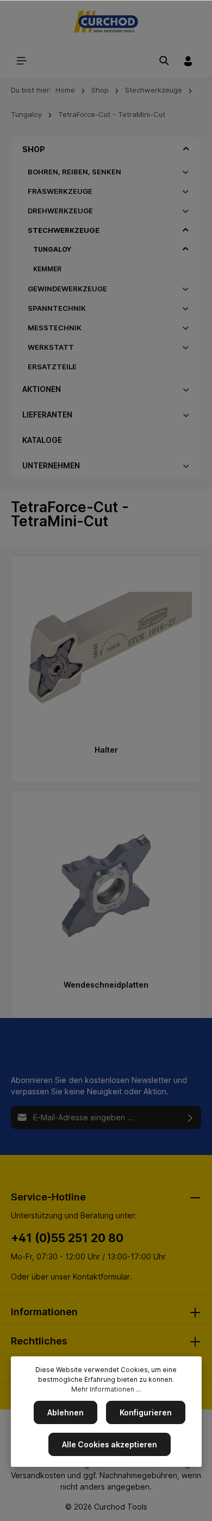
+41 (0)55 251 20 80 (67, 1238)
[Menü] (22, 61)
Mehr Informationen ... (106, 1389)
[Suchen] (164, 61)
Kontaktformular (101, 1276)
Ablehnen (65, 1412)
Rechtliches (39, 1341)
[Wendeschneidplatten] (106, 885)
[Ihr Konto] (188, 61)
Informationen (44, 1311)
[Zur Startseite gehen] (106, 21)
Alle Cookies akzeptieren (109, 1444)
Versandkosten (38, 1475)
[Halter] (106, 650)
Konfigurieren (146, 1412)
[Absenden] (190, 1117)
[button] (186, 148)
